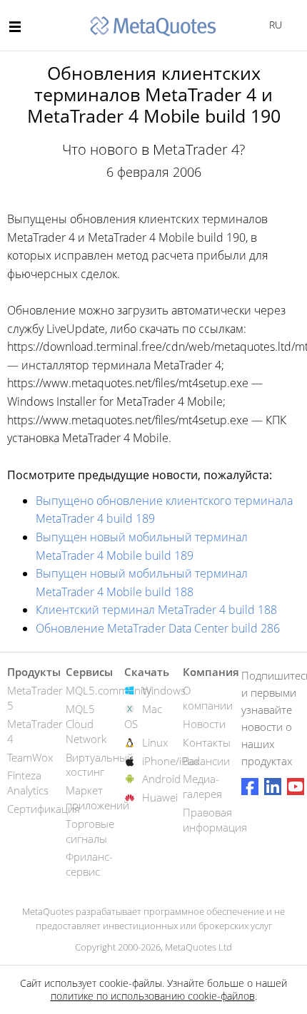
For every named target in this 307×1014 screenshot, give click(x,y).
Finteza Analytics (28, 782)
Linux (155, 742)
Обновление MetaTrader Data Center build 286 (158, 628)
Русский (273, 24)
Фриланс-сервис (89, 864)
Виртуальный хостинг (100, 764)
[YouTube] (295, 786)
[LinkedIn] (272, 786)
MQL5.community (108, 690)
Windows (164, 690)
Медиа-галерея (202, 786)
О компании (208, 697)
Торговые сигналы (90, 831)
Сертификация (43, 809)
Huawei (160, 797)
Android (161, 779)
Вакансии (206, 761)
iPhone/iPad (171, 761)
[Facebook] (249, 786)
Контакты (207, 742)
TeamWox (30, 757)
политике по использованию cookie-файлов (153, 996)
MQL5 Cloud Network (86, 724)
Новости (204, 724)
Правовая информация (215, 819)
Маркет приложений (97, 797)
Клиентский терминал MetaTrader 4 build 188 (156, 610)
